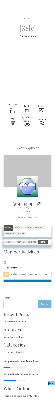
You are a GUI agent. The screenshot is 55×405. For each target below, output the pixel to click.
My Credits (10, 233)
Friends (28, 227)
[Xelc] (27, 27)
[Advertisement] (27, 72)
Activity (8, 227)
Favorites (32, 242)
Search (7, 298)
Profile (18, 227)
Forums (38, 227)
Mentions (20, 242)
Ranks (21, 233)
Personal (9, 242)
